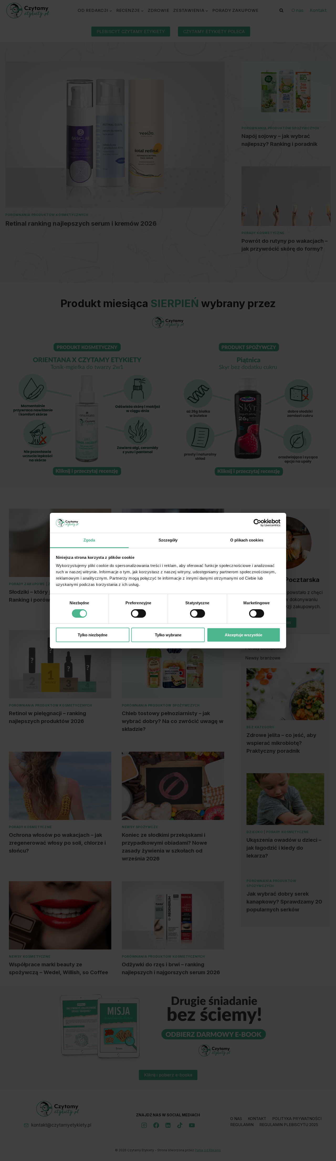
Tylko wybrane (168, 635)
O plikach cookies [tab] (246, 540)
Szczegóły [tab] (168, 540)
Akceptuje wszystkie (243, 635)
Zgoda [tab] (89, 540)
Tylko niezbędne (92, 635)
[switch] (138, 613)
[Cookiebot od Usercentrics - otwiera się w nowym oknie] (257, 523)
